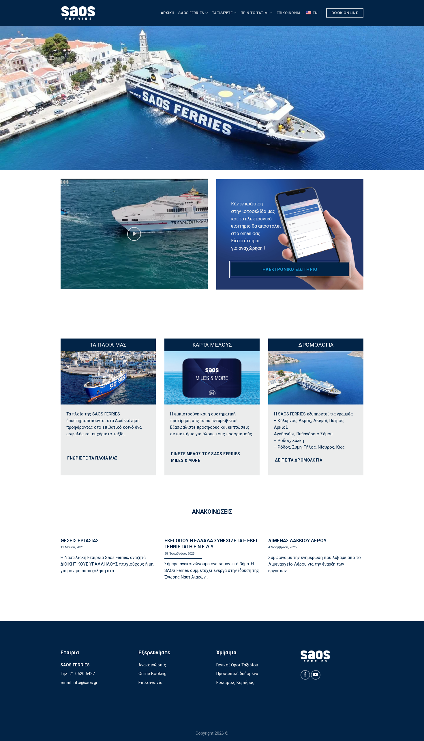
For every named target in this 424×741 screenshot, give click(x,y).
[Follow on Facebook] (305, 675)
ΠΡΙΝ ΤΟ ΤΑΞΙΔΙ (255, 13)
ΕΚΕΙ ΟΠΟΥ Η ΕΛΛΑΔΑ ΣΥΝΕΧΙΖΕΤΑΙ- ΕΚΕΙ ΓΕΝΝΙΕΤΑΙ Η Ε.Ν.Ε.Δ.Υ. (210, 544)
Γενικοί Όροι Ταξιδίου (237, 665)
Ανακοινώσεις (152, 665)
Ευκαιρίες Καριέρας (235, 682)
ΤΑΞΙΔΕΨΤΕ (222, 13)
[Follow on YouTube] (315, 675)
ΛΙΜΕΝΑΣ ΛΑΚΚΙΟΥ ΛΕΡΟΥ (297, 540)
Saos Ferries (191, 13)
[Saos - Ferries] (89, 13)
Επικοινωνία (150, 682)
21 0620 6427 (82, 673)
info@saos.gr (85, 682)
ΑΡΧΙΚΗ (168, 13)
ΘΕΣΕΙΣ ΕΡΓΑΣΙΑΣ (80, 540)
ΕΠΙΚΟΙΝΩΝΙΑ (289, 13)
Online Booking (152, 673)
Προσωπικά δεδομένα (237, 673)
